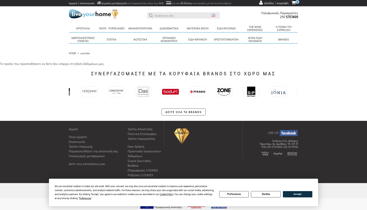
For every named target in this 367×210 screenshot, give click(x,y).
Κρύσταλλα (83, 28)
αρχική (73, 3)
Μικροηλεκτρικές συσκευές (83, 39)
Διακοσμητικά (169, 28)
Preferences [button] (85, 198)
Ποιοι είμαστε (78, 137)
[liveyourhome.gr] (94, 13)
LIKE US (273, 133)
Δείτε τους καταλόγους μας (87, 164)
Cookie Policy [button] (166, 194)
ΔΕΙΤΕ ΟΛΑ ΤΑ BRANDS (184, 112)
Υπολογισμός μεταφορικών (87, 156)
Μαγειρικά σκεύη (198, 28)
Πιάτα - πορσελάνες (112, 28)
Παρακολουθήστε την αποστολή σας (93, 151)
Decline (266, 194)
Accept (298, 194)
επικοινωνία (87, 3)
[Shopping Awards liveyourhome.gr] (182, 136)
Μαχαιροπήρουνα (140, 28)
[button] (151, 15)
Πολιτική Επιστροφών (142, 134)
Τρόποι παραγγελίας (141, 138)
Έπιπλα (111, 39)
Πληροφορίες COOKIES (143, 170)
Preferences (234, 194)
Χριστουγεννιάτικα (226, 39)
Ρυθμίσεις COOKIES (140, 175)
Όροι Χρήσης (136, 146)
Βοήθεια (133, 165)
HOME (72, 53)
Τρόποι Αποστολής (140, 129)
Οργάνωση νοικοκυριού (169, 39)
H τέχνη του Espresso (284, 28)
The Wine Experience (255, 28)
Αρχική (73, 129)
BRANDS (283, 39)
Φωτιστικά (140, 39)
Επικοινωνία (77, 142)
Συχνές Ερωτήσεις (139, 161)
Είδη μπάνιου (197, 39)
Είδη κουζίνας (226, 28)
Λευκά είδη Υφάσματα (255, 39)
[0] (293, 3)
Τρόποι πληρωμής (81, 146)
